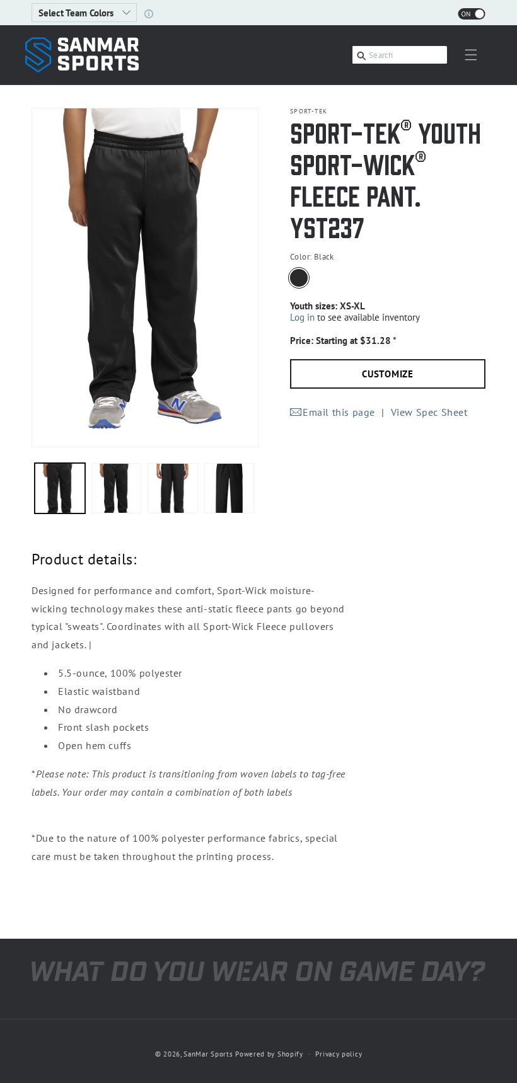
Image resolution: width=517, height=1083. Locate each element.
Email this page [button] (339, 412)
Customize (388, 374)
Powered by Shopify (269, 1054)
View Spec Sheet (429, 412)
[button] (471, 55)
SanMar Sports (208, 1054)
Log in (302, 317)
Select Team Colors (77, 13)
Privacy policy (338, 1054)
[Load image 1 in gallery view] (60, 488)
